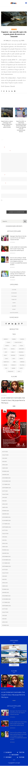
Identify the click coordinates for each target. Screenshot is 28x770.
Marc (14, 362)
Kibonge (13, 355)
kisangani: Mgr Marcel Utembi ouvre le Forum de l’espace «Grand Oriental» (18, 237)
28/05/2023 (12, 253)
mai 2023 (4, 586)
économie (14, 292)
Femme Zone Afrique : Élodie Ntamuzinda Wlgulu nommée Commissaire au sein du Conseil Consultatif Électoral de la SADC (18, 261)
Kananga (21, 352)
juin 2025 (4, 504)
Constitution (18, 342)
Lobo (13, 358)
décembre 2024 (6, 524)
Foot (5, 349)
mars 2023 (5, 593)
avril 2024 (5, 550)
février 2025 (5, 517)
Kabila (12, 352)
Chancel (22, 339)
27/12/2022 (12, 242)
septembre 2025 (6, 494)
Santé (21, 368)
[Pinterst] (21, 324)
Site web (3, 192)
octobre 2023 (6, 570)
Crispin (7, 346)
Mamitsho (6, 362)
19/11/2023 (12, 267)
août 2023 (5, 576)
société (14, 306)
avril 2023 (5, 589)
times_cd (8, 40)
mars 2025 (5, 514)
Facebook (8, 766)
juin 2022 (4, 622)
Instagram (14, 769)
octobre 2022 (6, 609)
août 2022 (5, 616)
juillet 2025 (5, 501)
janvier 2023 (5, 599)
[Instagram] (18, 324)
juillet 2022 (5, 619)
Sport (14, 309)
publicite (14, 299)
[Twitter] (9, 324)
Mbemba (22, 362)
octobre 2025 (6, 491)
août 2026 (5, 458)
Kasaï (5, 355)
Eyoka (21, 346)
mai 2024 (4, 547)
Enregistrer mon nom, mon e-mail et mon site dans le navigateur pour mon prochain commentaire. (14, 205)
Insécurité (21, 349)
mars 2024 (5, 553)
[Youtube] (15, 324)
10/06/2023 (12, 280)
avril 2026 (5, 471)
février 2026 (5, 478)
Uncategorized (14, 312)
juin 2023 (4, 583)
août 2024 (5, 537)
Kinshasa (22, 355)
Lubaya (21, 358)
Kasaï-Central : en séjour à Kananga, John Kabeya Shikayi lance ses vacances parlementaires (7, 124)
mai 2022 (4, 625)
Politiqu (22, 365)
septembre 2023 (6, 573)
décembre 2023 (6, 563)
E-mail (3, 183)
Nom (3, 175)
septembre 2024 (6, 534)
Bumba (14, 339)
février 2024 (5, 557)
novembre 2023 (6, 566)
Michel (5, 365)
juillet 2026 (5, 462)
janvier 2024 (5, 560)
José (6, 352)
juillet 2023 (5, 580)
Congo (8, 342)
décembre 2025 (6, 485)
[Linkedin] (12, 324)
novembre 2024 (6, 527)
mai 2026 (4, 468)
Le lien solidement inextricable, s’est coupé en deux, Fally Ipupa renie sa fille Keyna (18, 248)
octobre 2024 (6, 530)
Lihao (6, 358)
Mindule (13, 365)
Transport (10, 371)
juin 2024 (4, 544)
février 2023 (5, 596)
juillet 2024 (5, 540)
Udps (19, 371)
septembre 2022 (6, 612)
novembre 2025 (6, 488)
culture (14, 289)
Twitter (21, 766)
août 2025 (5, 498)
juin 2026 (4, 465)
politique (14, 29)
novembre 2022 (6, 606)
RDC (6, 368)
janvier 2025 (5, 521)
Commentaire (5, 151)
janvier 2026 (5, 481)
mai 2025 (4, 508)
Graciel (13, 349)
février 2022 (5, 632)
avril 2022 (4, 629)
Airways (6, 339)
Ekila (14, 346)
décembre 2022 (6, 603)
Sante (14, 302)
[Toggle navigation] (26, 3)
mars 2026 (5, 475)
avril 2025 (4, 511)
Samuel (13, 368)
